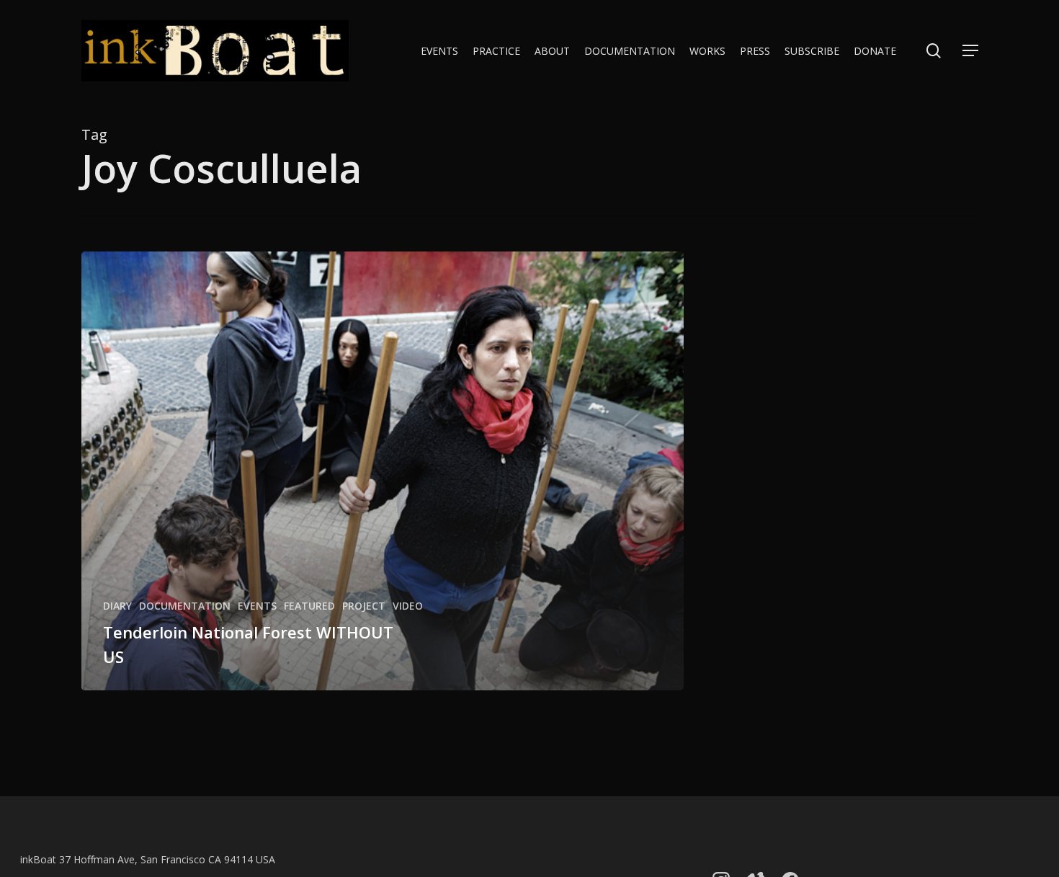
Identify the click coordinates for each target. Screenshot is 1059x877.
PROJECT (363, 606)
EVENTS (257, 606)
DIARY (117, 606)
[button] (970, 50)
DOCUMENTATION (185, 606)
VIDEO (408, 606)
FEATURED (309, 606)
